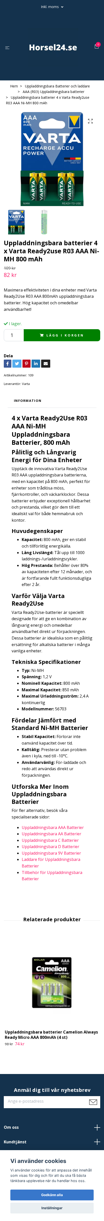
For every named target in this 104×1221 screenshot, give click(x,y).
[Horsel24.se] (53, 47)
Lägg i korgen (65, 335)
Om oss (11, 1127)
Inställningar (52, 1208)
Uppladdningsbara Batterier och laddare (57, 86)
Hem (14, 86)
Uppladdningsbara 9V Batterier (51, 853)
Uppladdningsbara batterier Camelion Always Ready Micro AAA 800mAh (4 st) (51, 1034)
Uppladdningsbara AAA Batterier (53, 827)
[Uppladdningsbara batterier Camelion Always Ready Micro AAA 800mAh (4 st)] (52, 983)
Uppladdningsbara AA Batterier (51, 834)
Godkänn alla (52, 1195)
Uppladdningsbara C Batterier (50, 840)
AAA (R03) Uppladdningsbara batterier (53, 91)
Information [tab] (27, 400)
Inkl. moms (50, 6)
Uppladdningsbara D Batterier (50, 846)
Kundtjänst (15, 1142)
